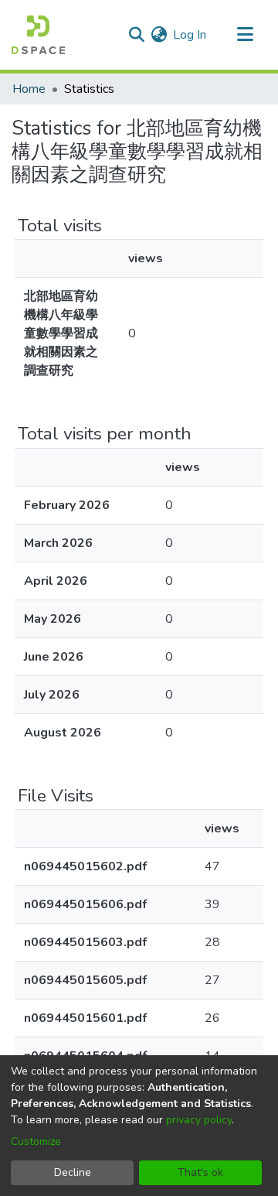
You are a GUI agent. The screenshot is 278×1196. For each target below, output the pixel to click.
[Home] (38, 34)
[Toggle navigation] (244, 35)
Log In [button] (190, 34)
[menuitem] (158, 35)
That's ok (200, 1172)
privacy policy (199, 1119)
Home (29, 88)
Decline (72, 1172)
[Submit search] (136, 35)
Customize (36, 1141)
